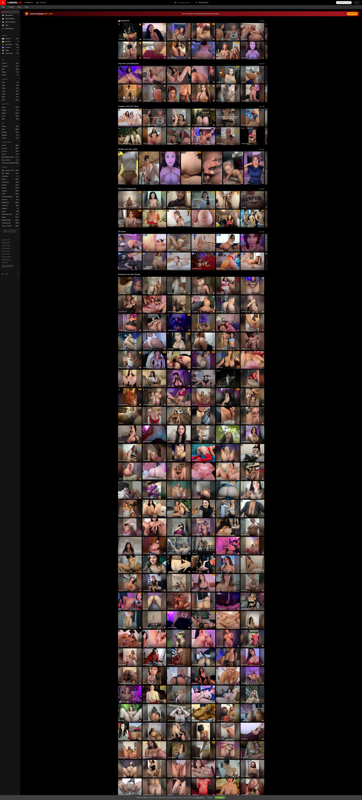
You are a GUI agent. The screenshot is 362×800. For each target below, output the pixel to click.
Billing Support (6, 242)
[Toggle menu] (3, 2)
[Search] (196, 2)
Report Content (6, 245)
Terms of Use (5, 254)
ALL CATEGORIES (11, 231)
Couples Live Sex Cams (128, 106)
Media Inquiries (6, 248)
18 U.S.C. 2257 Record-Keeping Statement (8, 266)
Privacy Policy (6, 251)
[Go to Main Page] (14, 2)
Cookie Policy (199, 797)
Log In (356, 2)
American (125, 21)
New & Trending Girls (127, 189)
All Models (5, 262)
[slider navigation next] (262, 41)
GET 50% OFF (352, 13)
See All (261, 21)
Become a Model (6, 257)
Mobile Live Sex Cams (127, 149)
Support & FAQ (6, 240)
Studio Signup (6, 259)
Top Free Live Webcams (128, 63)
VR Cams (122, 231)
